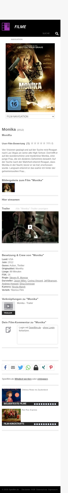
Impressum (53, 489)
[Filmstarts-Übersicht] (34, 27)
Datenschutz (41, 489)
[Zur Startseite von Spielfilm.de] (6, 30)
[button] (5, 367)
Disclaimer (26, 489)
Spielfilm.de (35, 327)
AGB (33, 489)
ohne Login (49, 327)
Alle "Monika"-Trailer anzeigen (31, 208)
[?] (27, 143)
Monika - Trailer (25, 303)
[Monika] (30, 246)
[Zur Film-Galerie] (9, 191)
